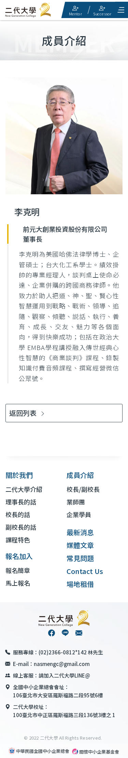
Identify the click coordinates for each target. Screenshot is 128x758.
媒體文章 (80, 545)
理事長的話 (20, 501)
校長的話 (17, 514)
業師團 (76, 501)
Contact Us (85, 571)
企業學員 (79, 514)
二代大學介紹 (23, 489)
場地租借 (80, 584)
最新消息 (80, 532)
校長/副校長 (83, 489)
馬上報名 (17, 582)
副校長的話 (20, 526)
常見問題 (80, 558)
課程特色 (17, 539)
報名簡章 (17, 570)
